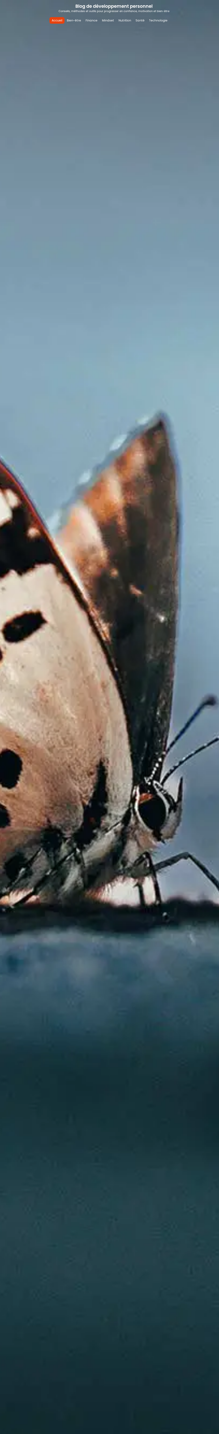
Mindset (108, 20)
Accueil (57, 20)
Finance (91, 20)
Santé (140, 20)
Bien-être (74, 20)
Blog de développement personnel (114, 6)
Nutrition (124, 20)
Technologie (158, 20)
